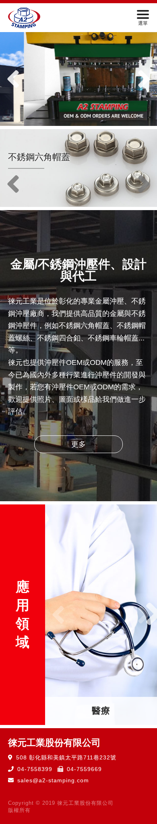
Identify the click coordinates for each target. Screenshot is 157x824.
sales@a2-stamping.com (53, 780)
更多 (78, 444)
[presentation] (13, 79)
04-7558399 (34, 769)
